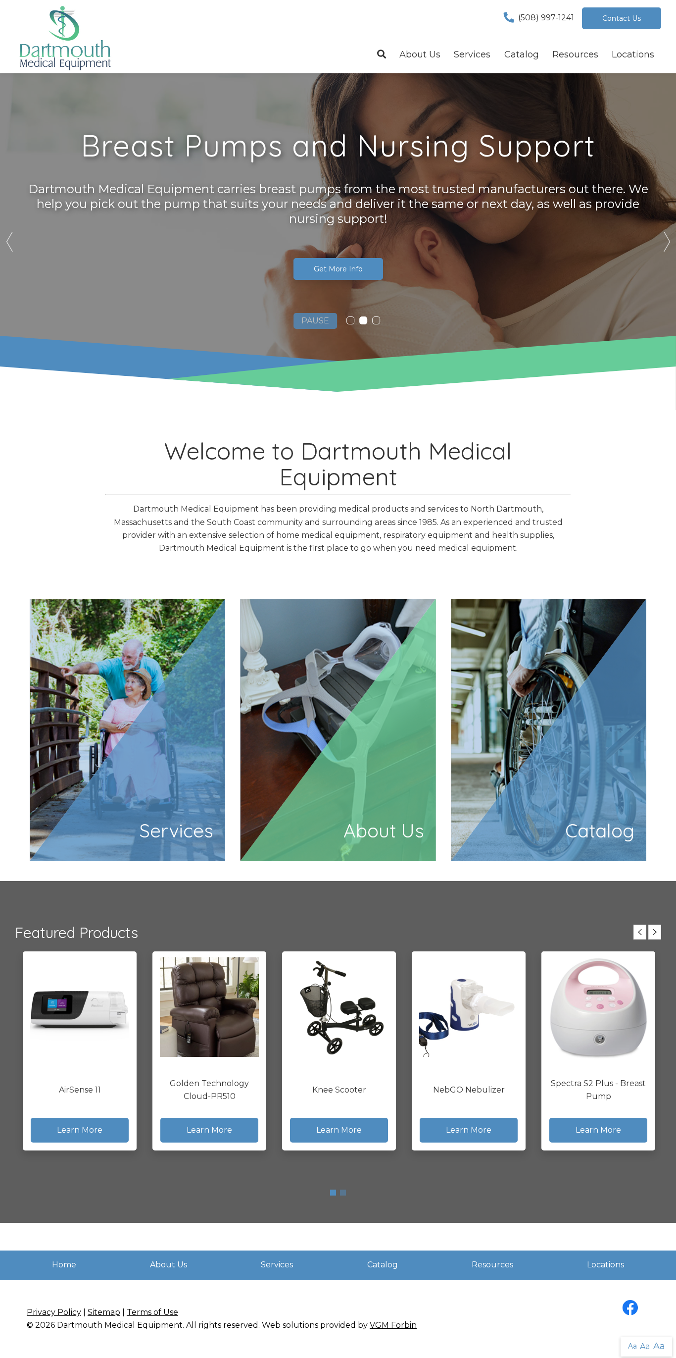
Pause (315, 320)
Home (64, 1264)
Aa (632, 1346)
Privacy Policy (54, 1312)
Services (472, 54)
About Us (419, 54)
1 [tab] (333, 1193)
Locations (633, 54)
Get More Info (338, 268)
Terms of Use (152, 1312)
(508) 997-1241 (546, 17)
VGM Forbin (393, 1325)
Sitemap (104, 1312)
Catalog (521, 54)
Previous (10, 242)
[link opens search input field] (381, 55)
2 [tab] (343, 1193)
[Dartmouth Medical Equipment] (64, 36)
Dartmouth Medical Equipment (120, 1325)
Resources (575, 54)
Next (666, 242)
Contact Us (621, 18)
